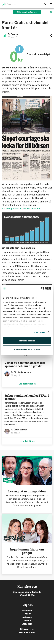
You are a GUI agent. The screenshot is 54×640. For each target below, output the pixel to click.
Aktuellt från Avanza (9, 4)
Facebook (27, 610)
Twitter (27, 613)
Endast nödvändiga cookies (27, 349)
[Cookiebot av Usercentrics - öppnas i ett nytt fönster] (39, 288)
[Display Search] (45, 4)
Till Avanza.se (27, 629)
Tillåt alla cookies (27, 340)
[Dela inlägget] (50, 35)
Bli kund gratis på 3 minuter (27, 12)
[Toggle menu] (50, 4)
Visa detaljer (40, 332)
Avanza (14, 34)
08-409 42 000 (27, 595)
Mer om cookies (27, 632)
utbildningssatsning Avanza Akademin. (22, 208)
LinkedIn (27, 620)
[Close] (50, 12)
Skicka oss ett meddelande (27, 592)
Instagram (27, 617)
